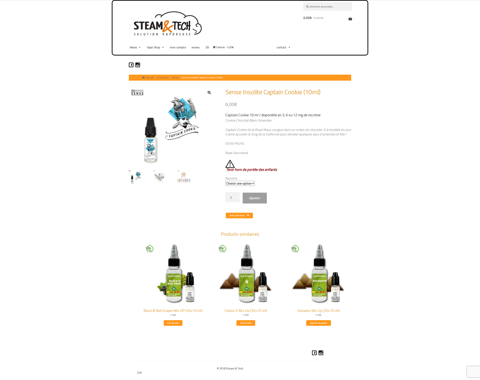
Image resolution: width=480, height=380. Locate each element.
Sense (175, 77)
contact (281, 47)
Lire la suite (173, 323)
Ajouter (254, 198)
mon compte (178, 47)
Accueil (150, 77)
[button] (209, 92)
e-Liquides (163, 77)
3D (207, 47)
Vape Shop (153, 47)
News (133, 47)
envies (196, 47)
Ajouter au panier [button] (318, 323)
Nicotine (231, 178)
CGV (139, 372)
